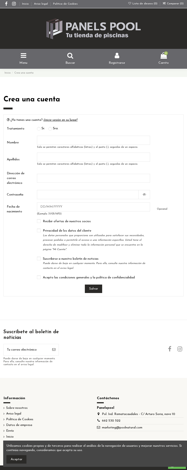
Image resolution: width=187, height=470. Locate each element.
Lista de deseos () (145, 3)
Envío (10, 431)
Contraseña (15, 194)
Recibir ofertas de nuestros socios (67, 221)
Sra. (55, 128)
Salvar (93, 288)
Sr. (43, 128)
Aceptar (16, 459)
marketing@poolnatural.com (122, 427)
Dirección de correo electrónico (15, 178)
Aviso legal (41, 4)
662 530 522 (111, 420)
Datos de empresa (19, 425)
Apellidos (13, 159)
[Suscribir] (54, 349)
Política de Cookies (65, 4)
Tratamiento (15, 128)
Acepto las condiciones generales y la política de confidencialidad (89, 277)
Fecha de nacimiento (14, 209)
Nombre (13, 142)
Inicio (26, 4)
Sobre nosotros (17, 408)
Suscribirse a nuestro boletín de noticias (94, 263)
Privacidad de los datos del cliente (93, 240)
